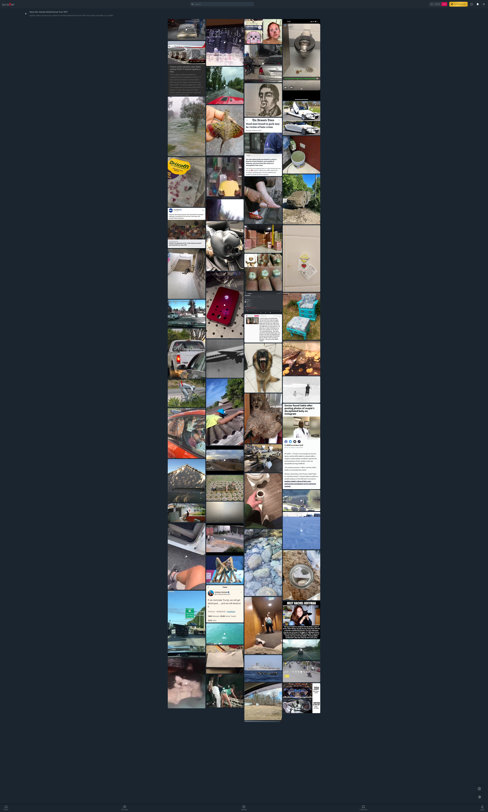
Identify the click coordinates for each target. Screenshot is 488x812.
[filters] (479, 797)
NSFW (437, 4)
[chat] (471, 4)
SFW (444, 4)
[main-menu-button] (484, 4)
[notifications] (478, 4)
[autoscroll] (479, 789)
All (432, 4)
